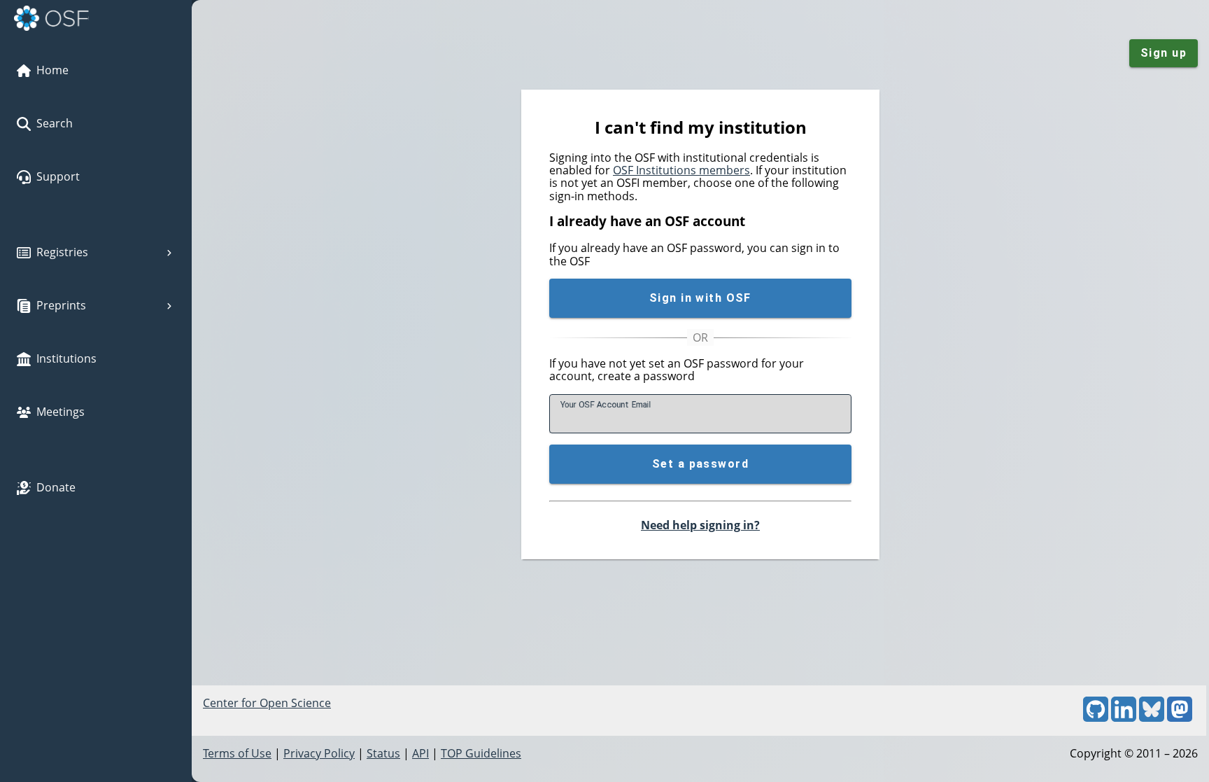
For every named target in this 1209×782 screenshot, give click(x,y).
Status (383, 753)
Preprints (61, 305)
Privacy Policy (319, 753)
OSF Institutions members (681, 170)
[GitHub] (1095, 717)
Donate (56, 487)
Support (58, 176)
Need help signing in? (700, 525)
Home (52, 70)
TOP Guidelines (481, 753)
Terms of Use (237, 753)
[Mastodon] (1179, 717)
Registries (62, 252)
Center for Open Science (267, 703)
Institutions (66, 358)
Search (54, 123)
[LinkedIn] (1123, 717)
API (420, 753)
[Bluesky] (1151, 717)
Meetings (60, 411)
